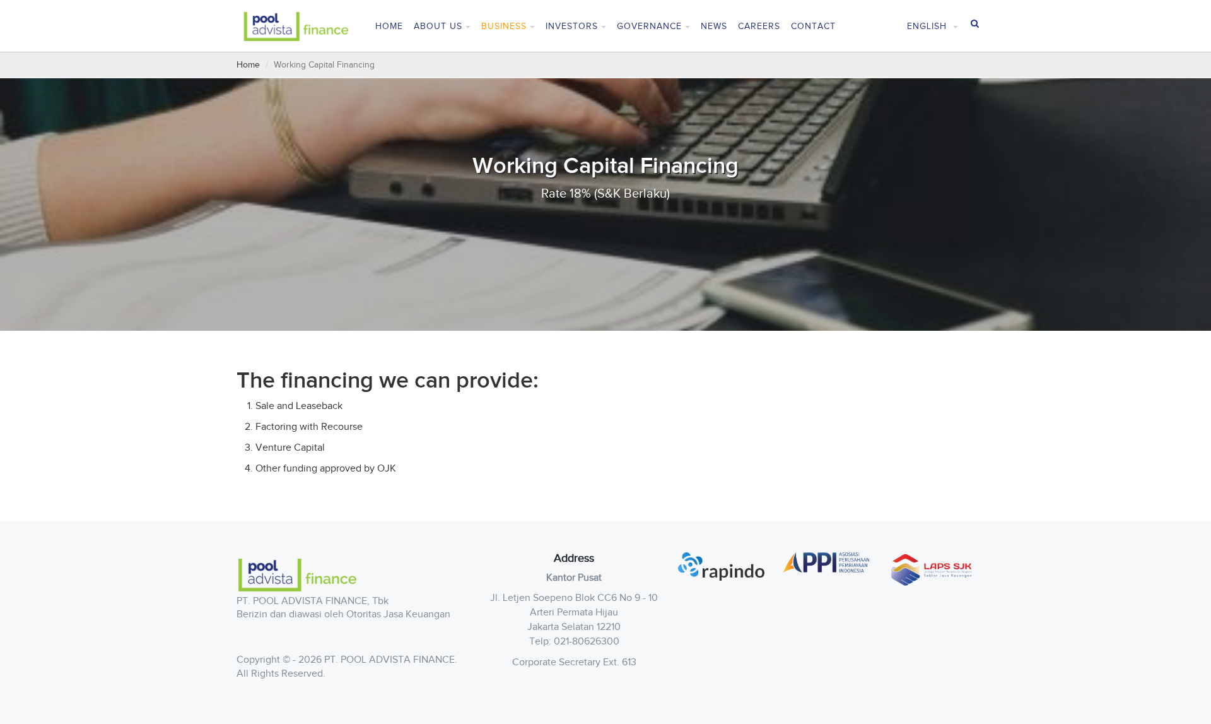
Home (389, 26)
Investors (572, 26)
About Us (438, 26)
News (714, 26)
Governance (649, 26)
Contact (813, 26)
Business (504, 26)
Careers (759, 26)
